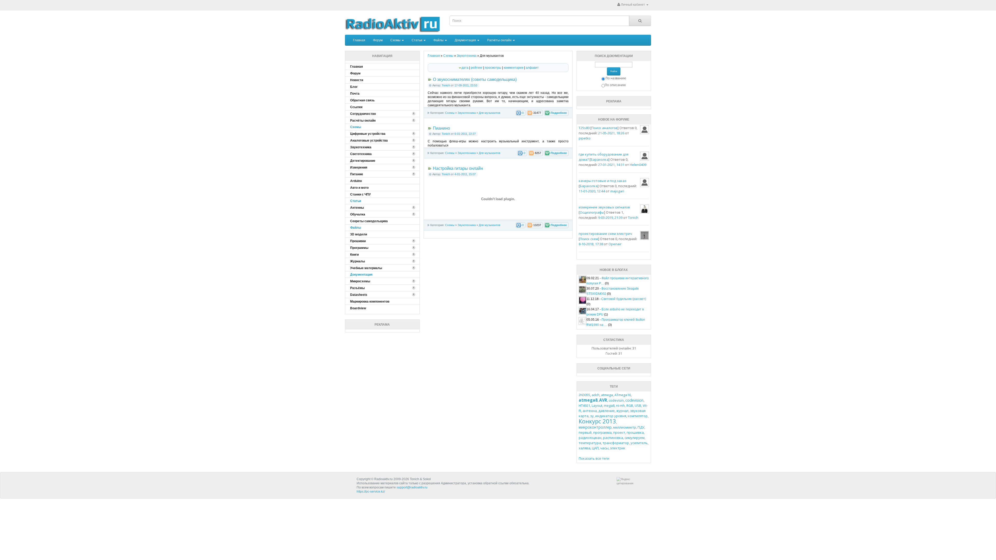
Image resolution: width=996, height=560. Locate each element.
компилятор (638, 416)
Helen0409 (638, 164)
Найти (613, 71)
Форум (378, 40)
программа (602, 432)
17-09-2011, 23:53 (465, 85)
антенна (590, 410)
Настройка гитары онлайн (458, 168)
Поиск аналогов (604, 127)
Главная (359, 40)
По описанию (615, 85)
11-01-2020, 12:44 (592, 191)
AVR (603, 400)
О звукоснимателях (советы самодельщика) (475, 79)
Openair (614, 244)
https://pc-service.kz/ (371, 491)
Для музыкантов (489, 112)
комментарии (513, 67)
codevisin (616, 400)
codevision (634, 400)
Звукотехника (467, 112)
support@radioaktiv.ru (412, 487)
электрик (617, 448)
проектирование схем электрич (605, 233)
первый (585, 432)
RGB (629, 405)
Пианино (441, 128)
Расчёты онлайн (499, 40)
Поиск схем (589, 238)
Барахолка (599, 159)
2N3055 (584, 395)
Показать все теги (594, 458)
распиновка (613, 437)
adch (595, 395)
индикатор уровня (610, 416)
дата (464, 67)
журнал (622, 410)
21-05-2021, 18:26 (611, 133)
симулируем (635, 437)
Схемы (395, 40)
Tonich (446, 85)
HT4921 (584, 405)
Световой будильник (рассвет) (623, 299)
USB (638, 405)
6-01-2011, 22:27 (465, 133)
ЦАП (595, 448)
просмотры (493, 67)
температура (590, 442)
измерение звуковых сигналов (604, 207)
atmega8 (588, 400)
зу (592, 416)
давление (606, 410)
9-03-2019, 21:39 (610, 217)
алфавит (532, 67)
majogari (617, 191)
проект (619, 432)
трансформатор (616, 442)
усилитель (639, 442)
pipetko (585, 138)
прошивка (635, 432)
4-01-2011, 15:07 (465, 174)
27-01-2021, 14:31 (611, 164)
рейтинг (476, 67)
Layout (597, 405)
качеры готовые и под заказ (602, 180)
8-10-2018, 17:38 (591, 244)
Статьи (417, 40)
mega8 (609, 405)
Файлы (438, 40)
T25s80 (584, 127)
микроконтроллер (595, 427)
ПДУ (641, 427)
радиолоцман (590, 437)
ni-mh (620, 405)
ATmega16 (622, 395)
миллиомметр (624, 427)
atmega (607, 395)
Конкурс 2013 (597, 421)
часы (604, 448)
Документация (466, 40)
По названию (616, 78)
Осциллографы (592, 212)
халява (584, 448)
